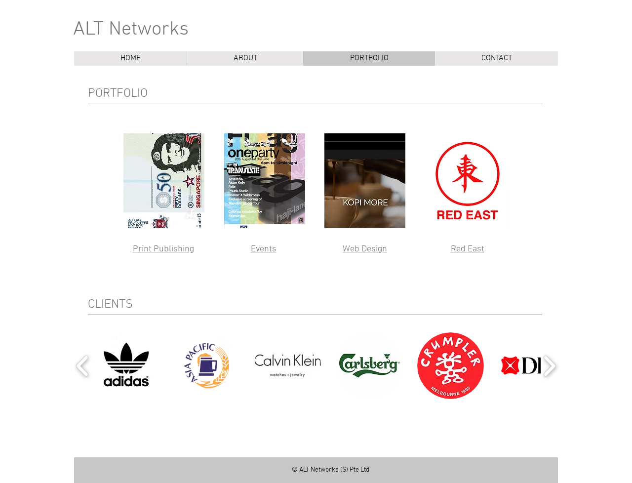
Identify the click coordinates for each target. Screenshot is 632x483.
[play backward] (83, 366)
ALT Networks (131, 29)
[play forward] (549, 366)
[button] (124, 365)
